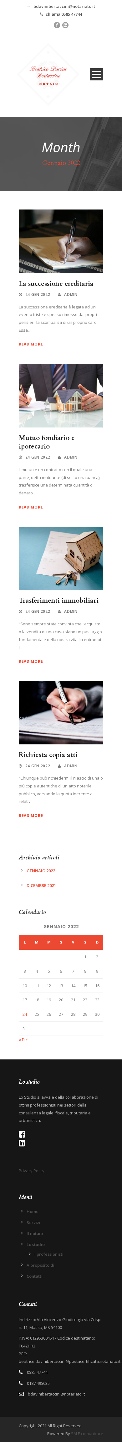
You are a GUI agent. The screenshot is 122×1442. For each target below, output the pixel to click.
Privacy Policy (31, 1170)
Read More (31, 344)
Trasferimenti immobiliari (59, 600)
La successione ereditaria (56, 283)
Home (32, 1211)
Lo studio (36, 1244)
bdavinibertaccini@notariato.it (64, 6)
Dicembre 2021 (41, 885)
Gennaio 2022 (41, 870)
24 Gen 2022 (37, 294)
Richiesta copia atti (48, 754)
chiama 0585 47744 (64, 14)
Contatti (35, 1276)
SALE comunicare (87, 1433)
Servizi (33, 1222)
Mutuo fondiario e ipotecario (47, 442)
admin (71, 294)
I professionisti (49, 1254)
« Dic (23, 1039)
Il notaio (35, 1233)
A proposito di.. (41, 1265)
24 (25, 1014)
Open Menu (96, 74)
